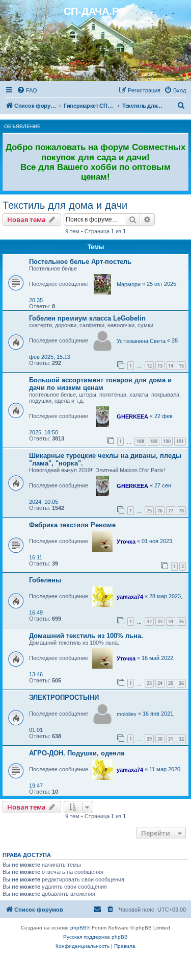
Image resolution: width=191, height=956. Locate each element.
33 (159, 621)
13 (159, 365)
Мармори (129, 284)
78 (181, 510)
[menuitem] (27, 90)
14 (170, 365)
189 (153, 441)
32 (149, 621)
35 (181, 621)
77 (170, 510)
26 (181, 683)
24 (159, 683)
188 (140, 441)
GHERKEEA (132, 416)
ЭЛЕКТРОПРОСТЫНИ (64, 697)
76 (159, 510)
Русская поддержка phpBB (95, 937)
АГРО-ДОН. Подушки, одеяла (76, 753)
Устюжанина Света (141, 341)
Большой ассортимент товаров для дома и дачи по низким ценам (100, 383)
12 (149, 365)
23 (149, 683)
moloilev (127, 714)
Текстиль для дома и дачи (65, 205)
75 (149, 510)
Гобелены (45, 580)
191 (180, 441)
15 (181, 365)
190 (167, 441)
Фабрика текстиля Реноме (72, 525)
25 (170, 683)
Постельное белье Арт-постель (80, 261)
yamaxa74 (130, 597)
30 (159, 739)
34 (170, 621)
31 (170, 739)
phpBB (78, 927)
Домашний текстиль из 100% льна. (86, 636)
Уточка (126, 541)
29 (149, 739)
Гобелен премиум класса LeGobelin (87, 318)
